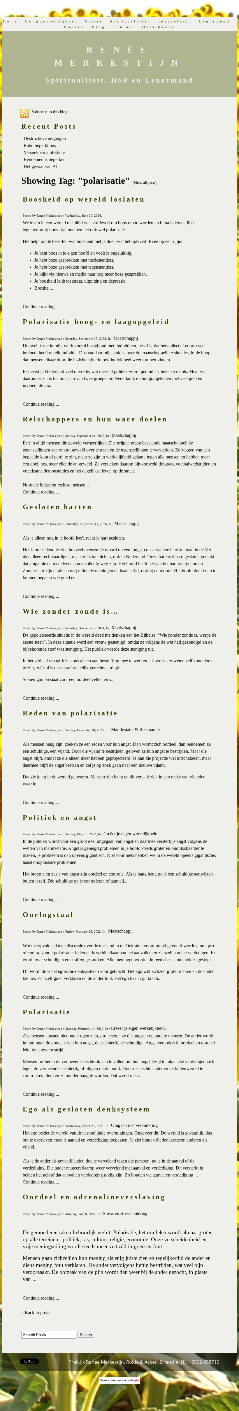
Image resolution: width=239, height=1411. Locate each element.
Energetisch (174, 21)
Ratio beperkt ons (40, 145)
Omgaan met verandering (134, 1125)
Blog (99, 27)
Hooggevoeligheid (51, 21)
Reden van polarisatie (70, 713)
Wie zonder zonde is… (71, 611)
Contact (124, 27)
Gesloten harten (57, 507)
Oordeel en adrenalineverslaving (94, 1197)
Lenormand (214, 21)
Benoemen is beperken (45, 159)
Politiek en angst (60, 817)
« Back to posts (35, 1312)
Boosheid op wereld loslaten (84, 199)
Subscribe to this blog (49, 111)
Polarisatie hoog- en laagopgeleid (96, 321)
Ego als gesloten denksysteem (87, 1109)
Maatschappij (125, 338)
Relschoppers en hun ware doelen (95, 419)
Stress (94, 21)
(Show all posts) (145, 183)
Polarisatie (47, 1012)
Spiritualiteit (130, 21)
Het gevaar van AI (40, 166)
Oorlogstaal (48, 914)
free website (118, 1380)
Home (10, 21)
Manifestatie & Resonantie (135, 729)
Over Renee (158, 27)
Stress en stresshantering (125, 1213)
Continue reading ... (41, 306)
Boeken (74, 27)
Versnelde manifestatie (44, 152)
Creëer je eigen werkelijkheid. (131, 833)
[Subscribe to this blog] (24, 113)
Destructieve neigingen (45, 138)
